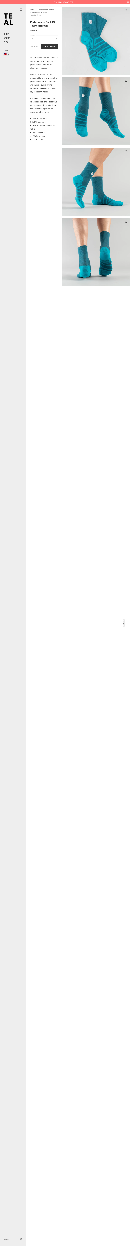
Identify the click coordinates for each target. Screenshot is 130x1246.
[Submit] (90, 642)
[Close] (93, 599)
